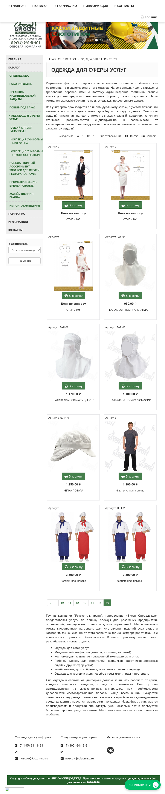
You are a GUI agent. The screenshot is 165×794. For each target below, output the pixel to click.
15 (99, 602)
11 (69, 602)
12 (77, 602)
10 (62, 602)
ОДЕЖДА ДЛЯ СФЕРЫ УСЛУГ (99, 59)
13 (84, 602)
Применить (24, 260)
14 (92, 602)
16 (107, 602)
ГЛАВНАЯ (55, 59)
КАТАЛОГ (71, 59)
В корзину (75, 205)
